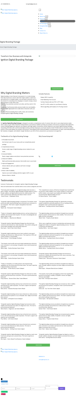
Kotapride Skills (44, 26)
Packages (42, 21)
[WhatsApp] (1, 392)
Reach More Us (44, 33)
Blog (41, 28)
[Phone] (1, 394)
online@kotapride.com (44, 359)
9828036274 (42, 356)
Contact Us (43, 31)
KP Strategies (43, 23)
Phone (4, 394)
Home (41, 14)
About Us (42, 16)
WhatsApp (5, 392)
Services (42, 19)
